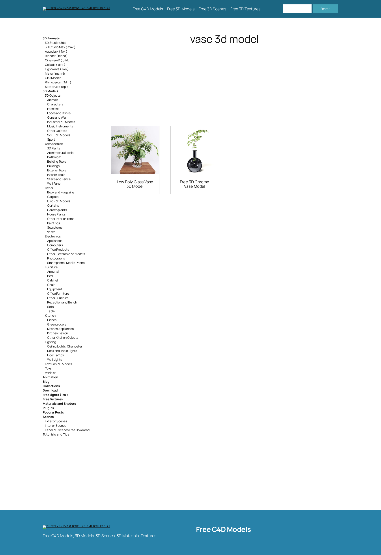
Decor (49, 188)
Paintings (53, 223)
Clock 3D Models (58, 201)
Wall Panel (54, 183)
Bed (50, 276)
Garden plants (57, 210)
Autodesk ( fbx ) (56, 51)
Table (51, 311)
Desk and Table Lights (62, 351)
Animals (52, 100)
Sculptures (54, 227)
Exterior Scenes (56, 421)
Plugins (48, 408)
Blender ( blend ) (56, 56)
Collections (51, 386)
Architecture (54, 144)
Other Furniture (58, 298)
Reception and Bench (62, 302)
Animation (50, 377)
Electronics (53, 236)
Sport (51, 139)
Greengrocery (56, 324)
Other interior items (60, 219)
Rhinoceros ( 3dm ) (58, 82)
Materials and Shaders (59, 403)
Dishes (51, 320)
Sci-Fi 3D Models (58, 135)
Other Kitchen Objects (62, 337)
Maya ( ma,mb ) (56, 73)
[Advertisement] (224, 80)
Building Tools (56, 161)
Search (325, 9)
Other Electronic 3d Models (66, 254)
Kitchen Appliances (60, 329)
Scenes (48, 417)
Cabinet (52, 280)
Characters (55, 104)
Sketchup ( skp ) (56, 87)
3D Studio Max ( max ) (60, 47)
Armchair (53, 271)
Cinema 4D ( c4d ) (57, 60)
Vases (51, 232)
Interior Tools (56, 175)
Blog (46, 381)
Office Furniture (58, 293)
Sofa (50, 307)
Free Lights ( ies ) (55, 395)
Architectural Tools (60, 153)
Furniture (51, 267)
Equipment (54, 289)
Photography (56, 258)
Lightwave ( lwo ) (57, 69)
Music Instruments (60, 126)
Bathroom (54, 157)
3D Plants (53, 148)
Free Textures (53, 399)
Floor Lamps (55, 355)
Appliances (54, 241)
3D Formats (51, 38)
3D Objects (52, 95)
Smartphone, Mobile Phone (66, 263)
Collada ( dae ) (55, 64)
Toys (48, 368)
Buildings (53, 166)
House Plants (56, 214)
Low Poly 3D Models (58, 364)
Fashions (53, 109)
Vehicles (50, 373)
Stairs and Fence (58, 179)
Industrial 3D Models (61, 122)
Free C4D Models (223, 529)
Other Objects (57, 131)
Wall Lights (54, 359)
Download (50, 390)
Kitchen (50, 315)
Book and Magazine (60, 192)
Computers (55, 245)
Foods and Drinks (58, 113)
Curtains (53, 205)
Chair (51, 285)
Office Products (58, 249)
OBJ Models (53, 78)
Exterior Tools (56, 170)
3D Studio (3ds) (56, 42)
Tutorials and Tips (56, 434)
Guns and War (56, 117)
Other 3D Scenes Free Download (67, 430)
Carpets (52, 197)
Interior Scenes (55, 425)
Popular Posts (53, 412)
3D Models (50, 91)
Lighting (50, 342)
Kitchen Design (57, 333)
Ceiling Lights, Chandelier (64, 346)
